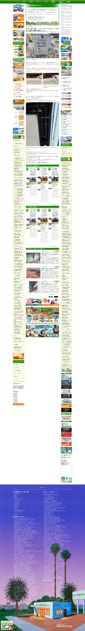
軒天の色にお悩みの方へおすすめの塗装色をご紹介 (18, 243)
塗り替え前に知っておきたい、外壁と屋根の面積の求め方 (23, 582)
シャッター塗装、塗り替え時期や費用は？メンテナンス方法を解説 (54, 562)
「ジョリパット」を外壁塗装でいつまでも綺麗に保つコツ (23, 584)
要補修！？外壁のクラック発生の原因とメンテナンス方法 (23, 559)
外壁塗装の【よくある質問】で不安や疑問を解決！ (22, 518)
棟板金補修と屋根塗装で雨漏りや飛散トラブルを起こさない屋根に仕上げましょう (27, 588)
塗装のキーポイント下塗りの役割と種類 (65, 225)
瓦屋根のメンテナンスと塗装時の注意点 (18, 282)
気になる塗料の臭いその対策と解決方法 (65, 198)
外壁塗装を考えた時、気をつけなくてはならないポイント (23, 566)
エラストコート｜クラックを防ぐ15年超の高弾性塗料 (52, 595)
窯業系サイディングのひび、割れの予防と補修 (66, 261)
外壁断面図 (16, 344)
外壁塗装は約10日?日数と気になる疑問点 (66, 192)
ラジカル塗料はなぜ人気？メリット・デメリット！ (66, 362)
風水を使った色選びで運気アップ (67, 78)
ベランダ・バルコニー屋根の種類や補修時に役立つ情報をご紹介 (24, 590)
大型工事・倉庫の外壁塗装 (48, 571)
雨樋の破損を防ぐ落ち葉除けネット (17, 258)
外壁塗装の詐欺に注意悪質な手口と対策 (66, 189)
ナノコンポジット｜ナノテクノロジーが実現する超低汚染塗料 (54, 594)
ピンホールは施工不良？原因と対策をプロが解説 (18, 216)
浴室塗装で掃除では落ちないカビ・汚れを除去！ (52, 561)
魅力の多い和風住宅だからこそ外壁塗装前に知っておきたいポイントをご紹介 (56, 537)
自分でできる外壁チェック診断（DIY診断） (21, 543)
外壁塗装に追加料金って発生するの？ (65, 175)
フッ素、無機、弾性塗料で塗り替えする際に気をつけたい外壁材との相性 (25, 586)
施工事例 (24, 1)
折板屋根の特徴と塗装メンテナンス (17, 279)
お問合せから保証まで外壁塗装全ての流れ (50, 497)
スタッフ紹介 (16, 367)
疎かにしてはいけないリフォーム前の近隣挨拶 (66, 195)
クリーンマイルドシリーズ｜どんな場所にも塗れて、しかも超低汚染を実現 (56, 600)
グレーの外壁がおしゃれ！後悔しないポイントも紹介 (66, 332)
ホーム (16, 1)
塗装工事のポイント (17, 146)
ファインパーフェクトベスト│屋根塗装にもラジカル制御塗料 (53, 583)
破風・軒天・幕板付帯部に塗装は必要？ (18, 234)
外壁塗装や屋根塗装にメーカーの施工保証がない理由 (66, 237)
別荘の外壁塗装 (46, 574)
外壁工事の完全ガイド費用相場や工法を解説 (18, 163)
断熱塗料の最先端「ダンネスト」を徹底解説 (66, 309)
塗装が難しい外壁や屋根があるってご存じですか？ (66, 258)
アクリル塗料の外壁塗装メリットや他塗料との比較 (18, 189)
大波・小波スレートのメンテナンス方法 (18, 350)
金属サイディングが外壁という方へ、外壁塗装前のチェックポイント (55, 624)
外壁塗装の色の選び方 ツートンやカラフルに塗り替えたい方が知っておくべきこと (27, 523)
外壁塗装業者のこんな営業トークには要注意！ (66, 252)
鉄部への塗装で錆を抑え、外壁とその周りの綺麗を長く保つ (53, 555)
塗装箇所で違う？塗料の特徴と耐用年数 (66, 222)
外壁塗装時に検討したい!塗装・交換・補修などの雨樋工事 (53, 550)
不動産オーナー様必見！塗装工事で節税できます (66, 240)
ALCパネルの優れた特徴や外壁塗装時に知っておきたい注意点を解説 (25, 580)
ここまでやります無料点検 (48, 496)
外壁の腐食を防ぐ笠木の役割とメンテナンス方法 (18, 249)
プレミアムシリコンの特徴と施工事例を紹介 (66, 356)
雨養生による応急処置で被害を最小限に (66, 315)
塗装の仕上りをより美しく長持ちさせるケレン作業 (18, 219)
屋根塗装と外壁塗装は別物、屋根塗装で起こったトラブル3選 (23, 572)
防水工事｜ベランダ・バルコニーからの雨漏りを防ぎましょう (54, 525)
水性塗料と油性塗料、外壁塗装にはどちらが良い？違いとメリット (54, 615)
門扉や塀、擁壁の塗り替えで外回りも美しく (51, 522)
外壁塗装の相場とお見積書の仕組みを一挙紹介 (51, 505)
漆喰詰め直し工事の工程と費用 (65, 279)
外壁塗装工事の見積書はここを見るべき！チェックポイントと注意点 (55, 506)
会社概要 (68, 1)
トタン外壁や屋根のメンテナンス (17, 276)
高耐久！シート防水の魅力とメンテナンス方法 (18, 323)
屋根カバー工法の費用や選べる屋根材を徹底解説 (18, 174)
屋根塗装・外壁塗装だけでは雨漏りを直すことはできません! (23, 538)
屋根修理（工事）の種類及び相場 (17, 168)
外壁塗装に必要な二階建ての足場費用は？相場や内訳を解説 (53, 578)
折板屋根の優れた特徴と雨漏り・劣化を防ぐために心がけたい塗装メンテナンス (56, 534)
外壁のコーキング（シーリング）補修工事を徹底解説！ (53, 530)
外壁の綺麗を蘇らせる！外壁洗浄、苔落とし (66, 291)
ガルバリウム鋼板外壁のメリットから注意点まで (66, 213)
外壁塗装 (18, 46)
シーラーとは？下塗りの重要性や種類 (66, 231)
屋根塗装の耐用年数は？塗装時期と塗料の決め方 (66, 324)
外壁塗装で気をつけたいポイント (18, 228)
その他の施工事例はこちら (54, 204)
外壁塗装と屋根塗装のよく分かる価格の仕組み (51, 494)
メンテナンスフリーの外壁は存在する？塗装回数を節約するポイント (25, 550)
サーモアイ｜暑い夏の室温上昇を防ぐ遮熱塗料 (51, 584)
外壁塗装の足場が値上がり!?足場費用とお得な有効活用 (52, 577)
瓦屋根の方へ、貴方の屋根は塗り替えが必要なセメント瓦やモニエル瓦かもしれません (57, 541)
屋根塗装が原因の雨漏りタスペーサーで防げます (18, 267)
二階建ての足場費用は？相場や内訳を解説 (66, 249)
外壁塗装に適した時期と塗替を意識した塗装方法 (18, 183)
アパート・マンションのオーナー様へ (66, 151)
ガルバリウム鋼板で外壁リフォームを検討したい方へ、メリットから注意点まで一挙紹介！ (28, 551)
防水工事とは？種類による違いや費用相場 (18, 314)
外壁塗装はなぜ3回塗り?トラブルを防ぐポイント (18, 231)
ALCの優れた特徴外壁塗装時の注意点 (17, 338)
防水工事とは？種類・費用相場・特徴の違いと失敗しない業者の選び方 (25, 591)
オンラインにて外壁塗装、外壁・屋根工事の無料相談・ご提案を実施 (55, 526)
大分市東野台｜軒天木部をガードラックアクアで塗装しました (66, 30)
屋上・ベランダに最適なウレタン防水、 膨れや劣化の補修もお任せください (26, 594)
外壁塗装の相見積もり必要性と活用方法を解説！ (66, 178)
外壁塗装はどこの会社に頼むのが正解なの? (21, 575)
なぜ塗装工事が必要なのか (18, 143)
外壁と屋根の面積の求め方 (18, 341)
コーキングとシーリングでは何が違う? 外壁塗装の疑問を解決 (23, 579)
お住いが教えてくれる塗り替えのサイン (18, 149)
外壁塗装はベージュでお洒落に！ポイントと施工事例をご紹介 (24, 616)
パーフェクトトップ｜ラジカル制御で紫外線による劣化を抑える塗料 (55, 582)
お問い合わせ (16, 376)
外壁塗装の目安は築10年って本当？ (17, 152)
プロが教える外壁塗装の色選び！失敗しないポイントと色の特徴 (24, 519)
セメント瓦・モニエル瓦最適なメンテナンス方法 (18, 285)
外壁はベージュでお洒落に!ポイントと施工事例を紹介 (66, 341)
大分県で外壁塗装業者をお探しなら (19, 510)
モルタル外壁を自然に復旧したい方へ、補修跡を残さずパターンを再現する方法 (26, 562)
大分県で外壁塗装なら (18, 370)
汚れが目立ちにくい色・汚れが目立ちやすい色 (67, 82)
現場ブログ (31, 25)
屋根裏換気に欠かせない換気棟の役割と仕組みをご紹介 (22, 596)
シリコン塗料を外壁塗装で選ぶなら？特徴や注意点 (18, 195)
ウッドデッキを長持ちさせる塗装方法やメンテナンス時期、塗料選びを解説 (56, 559)
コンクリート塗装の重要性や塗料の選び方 (18, 306)
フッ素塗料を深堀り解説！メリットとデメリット (66, 347)
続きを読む (57, 292)
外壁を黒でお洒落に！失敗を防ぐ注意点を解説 (66, 335)
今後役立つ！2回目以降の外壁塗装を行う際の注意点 (52, 521)
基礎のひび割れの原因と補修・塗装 (65, 318)
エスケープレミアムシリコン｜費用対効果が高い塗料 (52, 590)
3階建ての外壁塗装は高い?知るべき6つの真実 (66, 201)
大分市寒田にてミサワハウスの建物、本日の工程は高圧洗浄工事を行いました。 (66, 16)
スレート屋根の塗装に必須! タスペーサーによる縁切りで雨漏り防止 (24, 574)
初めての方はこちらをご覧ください (49, 493)
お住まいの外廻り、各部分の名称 (19, 547)
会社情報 (15, 506)
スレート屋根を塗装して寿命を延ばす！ (50, 570)
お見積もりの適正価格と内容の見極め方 (66, 187)
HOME (27, 25)
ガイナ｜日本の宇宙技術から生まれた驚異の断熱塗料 (52, 599)
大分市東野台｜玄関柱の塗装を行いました (66, 20)
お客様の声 (31, 1)
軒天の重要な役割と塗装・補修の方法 (17, 240)
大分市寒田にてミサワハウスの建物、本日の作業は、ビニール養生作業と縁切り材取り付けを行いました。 (50, 254)
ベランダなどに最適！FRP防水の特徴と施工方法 (18, 317)
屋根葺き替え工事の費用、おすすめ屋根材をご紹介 (52, 517)
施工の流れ (46, 1)
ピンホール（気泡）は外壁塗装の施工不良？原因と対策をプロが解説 (25, 563)
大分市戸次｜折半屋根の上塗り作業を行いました (66, 28)
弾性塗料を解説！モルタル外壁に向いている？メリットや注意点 (24, 620)
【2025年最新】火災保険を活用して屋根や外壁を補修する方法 (54, 510)
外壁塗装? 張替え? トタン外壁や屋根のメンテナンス (52, 533)
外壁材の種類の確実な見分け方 (64, 207)
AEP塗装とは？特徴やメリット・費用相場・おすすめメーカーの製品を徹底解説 (56, 608)
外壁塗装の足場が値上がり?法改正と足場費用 (66, 246)
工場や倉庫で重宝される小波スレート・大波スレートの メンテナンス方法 (25, 587)
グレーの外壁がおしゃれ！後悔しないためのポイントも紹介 (23, 612)
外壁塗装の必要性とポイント (48, 513)
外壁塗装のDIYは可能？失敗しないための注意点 (66, 255)
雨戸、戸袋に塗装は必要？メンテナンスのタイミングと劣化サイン (54, 565)
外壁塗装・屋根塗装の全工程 (48, 498)
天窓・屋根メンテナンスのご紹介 (18, 246)
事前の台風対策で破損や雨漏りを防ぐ (65, 312)
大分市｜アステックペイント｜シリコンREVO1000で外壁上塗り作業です (66, 22)
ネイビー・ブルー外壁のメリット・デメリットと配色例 (22, 611)
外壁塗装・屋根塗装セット (18, 52)
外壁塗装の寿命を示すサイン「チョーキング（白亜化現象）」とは (24, 558)
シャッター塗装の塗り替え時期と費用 (17, 303)
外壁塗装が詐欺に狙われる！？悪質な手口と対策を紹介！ (23, 570)
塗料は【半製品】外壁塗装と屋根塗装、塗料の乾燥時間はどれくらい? (25, 576)
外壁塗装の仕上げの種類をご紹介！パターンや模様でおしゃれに (24, 623)
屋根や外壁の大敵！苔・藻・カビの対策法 (66, 294)
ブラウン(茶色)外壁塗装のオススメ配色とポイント (66, 344)
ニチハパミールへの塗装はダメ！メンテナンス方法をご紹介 (23, 600)
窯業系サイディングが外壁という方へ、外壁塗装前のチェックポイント (55, 623)
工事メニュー (38, 1)
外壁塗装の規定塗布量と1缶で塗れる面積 (66, 288)
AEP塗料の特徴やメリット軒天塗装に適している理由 (66, 365)
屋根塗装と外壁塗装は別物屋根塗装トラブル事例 (18, 225)
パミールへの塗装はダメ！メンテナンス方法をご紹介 (66, 303)
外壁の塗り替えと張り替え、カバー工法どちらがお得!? (22, 546)
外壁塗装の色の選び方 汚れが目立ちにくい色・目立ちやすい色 (24, 522)
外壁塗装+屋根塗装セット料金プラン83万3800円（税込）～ (53, 502)
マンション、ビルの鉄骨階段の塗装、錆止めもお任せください (54, 557)
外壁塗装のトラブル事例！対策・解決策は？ (66, 321)
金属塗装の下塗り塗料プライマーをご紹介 (66, 228)
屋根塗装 (18, 49)
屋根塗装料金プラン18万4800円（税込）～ (51, 501)
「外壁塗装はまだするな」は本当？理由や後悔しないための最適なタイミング (26, 531)
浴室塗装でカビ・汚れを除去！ (17, 300)
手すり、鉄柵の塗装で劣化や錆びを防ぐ (18, 294)
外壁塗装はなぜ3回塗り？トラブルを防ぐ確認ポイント (22, 567)
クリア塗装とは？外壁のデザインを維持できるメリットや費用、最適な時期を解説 (57, 607)
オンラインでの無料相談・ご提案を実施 (66, 163)
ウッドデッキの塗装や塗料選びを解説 (18, 297)
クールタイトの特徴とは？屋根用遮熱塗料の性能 (66, 359)
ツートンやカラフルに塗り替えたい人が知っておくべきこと (67, 89)
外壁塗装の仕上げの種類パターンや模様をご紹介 (66, 353)
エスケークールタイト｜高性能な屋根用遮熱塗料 (52, 591)
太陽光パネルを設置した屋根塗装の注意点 (66, 297)
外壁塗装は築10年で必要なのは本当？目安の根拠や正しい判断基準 (24, 530)
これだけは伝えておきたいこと (19, 498)
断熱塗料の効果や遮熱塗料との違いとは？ (66, 306)
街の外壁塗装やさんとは (18, 493)
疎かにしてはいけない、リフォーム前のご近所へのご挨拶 (23, 534)
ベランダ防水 (18, 55)
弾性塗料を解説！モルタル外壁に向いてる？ (66, 350)
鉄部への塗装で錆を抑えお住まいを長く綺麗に (18, 288)
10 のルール (16, 501)
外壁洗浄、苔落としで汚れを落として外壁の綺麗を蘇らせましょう (54, 566)
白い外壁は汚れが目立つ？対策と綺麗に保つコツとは (66, 338)
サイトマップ (16, 379)
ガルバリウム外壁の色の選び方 (65, 216)
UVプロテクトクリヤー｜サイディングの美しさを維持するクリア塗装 (55, 596)
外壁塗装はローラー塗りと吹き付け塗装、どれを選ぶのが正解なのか (25, 578)
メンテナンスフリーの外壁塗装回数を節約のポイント (66, 210)
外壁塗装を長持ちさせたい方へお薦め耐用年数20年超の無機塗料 (54, 616)
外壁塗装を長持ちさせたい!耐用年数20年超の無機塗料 (66, 234)
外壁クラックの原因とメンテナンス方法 (18, 207)
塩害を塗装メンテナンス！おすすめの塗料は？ (18, 329)
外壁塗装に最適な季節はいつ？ (18, 186)
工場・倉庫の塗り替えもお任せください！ (66, 148)
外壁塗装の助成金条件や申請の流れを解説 (66, 169)
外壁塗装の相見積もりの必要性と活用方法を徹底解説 (22, 568)
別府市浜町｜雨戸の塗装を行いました (66, 35)
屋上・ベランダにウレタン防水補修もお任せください (18, 320)
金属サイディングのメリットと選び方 (17, 273)
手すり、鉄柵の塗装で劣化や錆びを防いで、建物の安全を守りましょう (55, 558)
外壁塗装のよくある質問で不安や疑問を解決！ (66, 166)
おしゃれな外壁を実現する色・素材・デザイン (66, 327)
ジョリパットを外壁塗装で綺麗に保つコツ (66, 282)
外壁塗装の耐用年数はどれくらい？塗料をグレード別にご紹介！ (24, 554)
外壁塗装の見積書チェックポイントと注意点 (66, 184)
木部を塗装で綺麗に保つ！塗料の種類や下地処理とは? (66, 300)
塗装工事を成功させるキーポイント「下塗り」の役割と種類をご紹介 (55, 619)
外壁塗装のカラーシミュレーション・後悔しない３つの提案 (23, 526)
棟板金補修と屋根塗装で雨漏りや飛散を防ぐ (18, 309)
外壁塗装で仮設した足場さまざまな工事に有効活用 (66, 243)
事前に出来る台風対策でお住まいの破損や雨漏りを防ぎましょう (24, 603)
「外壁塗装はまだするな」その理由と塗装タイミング (18, 158)
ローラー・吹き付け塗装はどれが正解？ (65, 285)
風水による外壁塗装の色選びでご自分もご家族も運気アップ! (23, 527)
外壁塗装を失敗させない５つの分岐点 (66, 172)
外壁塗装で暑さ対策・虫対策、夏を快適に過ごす (52, 575)
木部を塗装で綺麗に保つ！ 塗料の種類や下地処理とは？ (23, 599)
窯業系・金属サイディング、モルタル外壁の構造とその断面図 (24, 583)
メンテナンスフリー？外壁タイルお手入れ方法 (66, 273)
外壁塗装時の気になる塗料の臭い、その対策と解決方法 (22, 535)
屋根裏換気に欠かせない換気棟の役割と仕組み (18, 326)
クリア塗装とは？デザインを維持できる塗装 (18, 198)
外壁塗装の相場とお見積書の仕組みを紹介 (66, 181)
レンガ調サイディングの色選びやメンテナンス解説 (18, 210)
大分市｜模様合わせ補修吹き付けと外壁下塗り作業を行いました (66, 33)
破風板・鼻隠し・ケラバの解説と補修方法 (18, 237)
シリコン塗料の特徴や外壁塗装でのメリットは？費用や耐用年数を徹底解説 (56, 603)
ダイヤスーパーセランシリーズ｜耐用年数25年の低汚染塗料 (53, 588)
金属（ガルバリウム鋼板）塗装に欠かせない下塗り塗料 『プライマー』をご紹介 (56, 620)
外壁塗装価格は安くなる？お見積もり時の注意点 (18, 166)
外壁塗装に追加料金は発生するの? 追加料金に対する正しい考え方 (54, 529)
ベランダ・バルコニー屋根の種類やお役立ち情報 (18, 311)
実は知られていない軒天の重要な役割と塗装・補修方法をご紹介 (54, 545)
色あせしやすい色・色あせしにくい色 (66, 86)
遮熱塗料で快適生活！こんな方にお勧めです (51, 592)
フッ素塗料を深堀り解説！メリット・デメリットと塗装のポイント (24, 619)
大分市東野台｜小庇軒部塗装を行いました (66, 26)
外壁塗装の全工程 (17, 155)
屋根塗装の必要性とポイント (48, 514)
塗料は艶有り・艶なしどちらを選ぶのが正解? (66, 267)
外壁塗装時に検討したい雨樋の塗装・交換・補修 (18, 252)
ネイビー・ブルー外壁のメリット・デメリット (66, 330)
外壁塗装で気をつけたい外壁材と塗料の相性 (18, 347)
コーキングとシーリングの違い (18, 335)
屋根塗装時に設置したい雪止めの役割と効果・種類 (18, 255)
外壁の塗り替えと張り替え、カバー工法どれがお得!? (66, 204)
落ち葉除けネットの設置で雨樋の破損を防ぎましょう (52, 553)
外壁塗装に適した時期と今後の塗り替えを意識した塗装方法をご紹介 (25, 555)
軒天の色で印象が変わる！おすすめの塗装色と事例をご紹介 (53, 546)
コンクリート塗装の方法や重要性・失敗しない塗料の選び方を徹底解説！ (55, 563)
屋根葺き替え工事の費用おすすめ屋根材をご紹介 (18, 171)
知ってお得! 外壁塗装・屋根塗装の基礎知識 (21, 539)
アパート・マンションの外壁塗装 (49, 573)
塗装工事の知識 (17, 140)
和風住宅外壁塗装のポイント (65, 276)
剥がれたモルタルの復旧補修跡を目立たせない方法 (18, 213)
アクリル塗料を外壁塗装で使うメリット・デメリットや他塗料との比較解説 (56, 604)
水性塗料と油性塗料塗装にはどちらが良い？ (66, 270)
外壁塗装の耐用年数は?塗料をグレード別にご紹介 (18, 180)
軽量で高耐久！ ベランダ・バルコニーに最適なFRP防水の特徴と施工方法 (25, 592)
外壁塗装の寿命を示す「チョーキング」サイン (18, 204)
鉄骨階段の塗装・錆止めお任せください (18, 291)
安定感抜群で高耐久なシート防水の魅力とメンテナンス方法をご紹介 (25, 595)
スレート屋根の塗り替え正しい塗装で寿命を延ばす (18, 264)
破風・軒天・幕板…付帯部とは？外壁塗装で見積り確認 (53, 542)
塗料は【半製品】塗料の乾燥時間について (18, 332)
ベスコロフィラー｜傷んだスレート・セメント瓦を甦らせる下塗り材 (55, 587)
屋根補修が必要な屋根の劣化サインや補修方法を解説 (52, 554)
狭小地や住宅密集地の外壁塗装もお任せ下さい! (18, 270)
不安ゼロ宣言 (16, 505)
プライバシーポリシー (18, 373)
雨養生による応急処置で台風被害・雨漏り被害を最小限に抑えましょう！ (25, 604)
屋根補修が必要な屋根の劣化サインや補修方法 (18, 261)
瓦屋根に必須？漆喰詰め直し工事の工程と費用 (51, 538)
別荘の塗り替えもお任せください (66, 154)
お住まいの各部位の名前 (18, 177)
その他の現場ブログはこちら (54, 294)
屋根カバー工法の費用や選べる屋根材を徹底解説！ (52, 518)
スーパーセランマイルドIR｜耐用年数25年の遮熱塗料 (52, 586)
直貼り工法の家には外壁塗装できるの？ (65, 264)
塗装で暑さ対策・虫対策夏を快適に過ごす (18, 201)
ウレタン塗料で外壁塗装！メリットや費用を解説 (18, 192)
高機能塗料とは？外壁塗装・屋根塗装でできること (18, 222)
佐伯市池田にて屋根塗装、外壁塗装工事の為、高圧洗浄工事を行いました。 (66, 13)
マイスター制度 (16, 502)
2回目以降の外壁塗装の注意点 (65, 219)
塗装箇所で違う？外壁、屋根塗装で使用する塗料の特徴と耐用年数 (54, 611)
